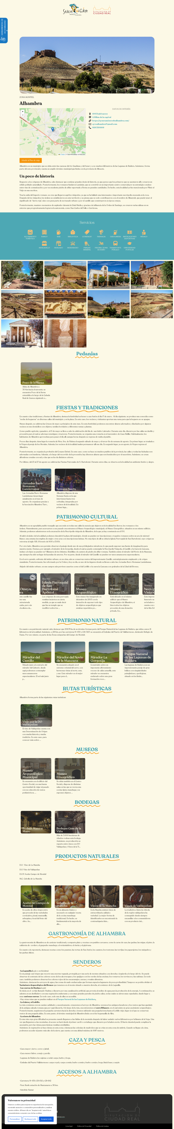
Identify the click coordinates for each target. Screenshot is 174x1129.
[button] (52, 129)
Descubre (51, 75)
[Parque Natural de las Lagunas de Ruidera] (138, 652)
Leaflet (62, 154)
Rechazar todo (30, 1119)
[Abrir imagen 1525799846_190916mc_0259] (22, 304)
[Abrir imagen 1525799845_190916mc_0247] (152, 275)
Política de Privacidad (84, 1126)
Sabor (105, 75)
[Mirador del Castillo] (36, 652)
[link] (36, 373)
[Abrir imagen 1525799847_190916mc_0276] (65, 275)
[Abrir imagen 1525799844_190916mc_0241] (65, 333)
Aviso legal (68, 1126)
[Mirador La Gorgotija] (104, 652)
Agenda (119, 75)
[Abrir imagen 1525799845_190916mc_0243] (109, 275)
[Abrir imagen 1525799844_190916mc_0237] (109, 304)
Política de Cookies (102, 1126)
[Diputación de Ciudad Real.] (122, 1111)
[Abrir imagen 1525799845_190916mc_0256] (65, 304)
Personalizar (15, 1119)
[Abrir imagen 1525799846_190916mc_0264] (152, 304)
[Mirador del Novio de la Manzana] (70, 652)
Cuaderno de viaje (86, 75)
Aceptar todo (46, 1119)
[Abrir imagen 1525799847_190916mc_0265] (22, 275)
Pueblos (66, 75)
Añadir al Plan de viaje (31, 160)
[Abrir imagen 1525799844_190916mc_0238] (22, 333)
